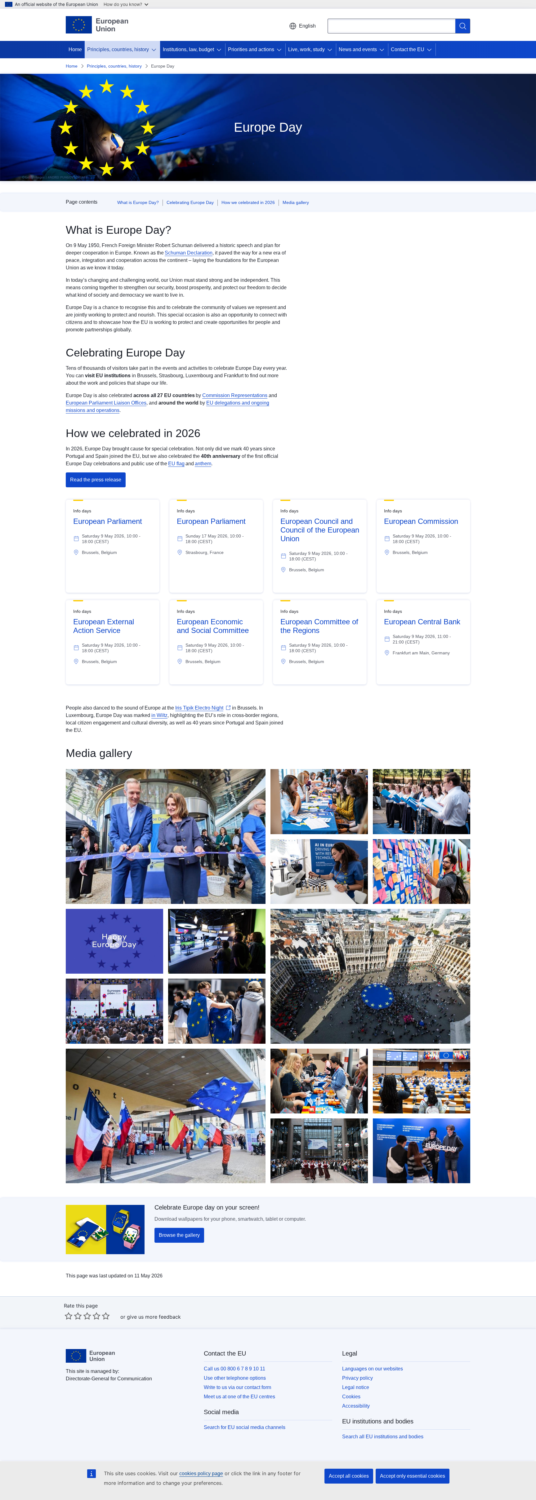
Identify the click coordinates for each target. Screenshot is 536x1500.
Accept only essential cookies (412, 1476)
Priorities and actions (251, 49)
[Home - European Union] (97, 24)
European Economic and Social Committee (213, 626)
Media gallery (296, 202)
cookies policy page (201, 1473)
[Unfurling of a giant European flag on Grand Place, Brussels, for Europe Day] (370, 976)
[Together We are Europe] (114, 941)
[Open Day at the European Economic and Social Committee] (319, 801)
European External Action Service (103, 626)
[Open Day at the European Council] (319, 1150)
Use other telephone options (235, 1378)
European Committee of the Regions (319, 626)
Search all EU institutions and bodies (382, 1436)
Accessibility (356, 1406)
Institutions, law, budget (188, 49)
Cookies (351, 1396)
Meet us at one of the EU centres (239, 1396)
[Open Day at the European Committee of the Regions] (319, 1081)
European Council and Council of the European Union (319, 530)
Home (75, 49)
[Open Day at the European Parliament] (217, 1011)
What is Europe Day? (138, 202)
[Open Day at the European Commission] (166, 836)
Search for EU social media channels (244, 1427)
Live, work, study (306, 49)
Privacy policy (357, 1378)
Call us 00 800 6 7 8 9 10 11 (234, 1368)
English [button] (307, 26)
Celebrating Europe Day (190, 202)
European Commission (421, 521)
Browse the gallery (179, 1235)
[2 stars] (73, 1316)
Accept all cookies (349, 1476)
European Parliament (107, 521)
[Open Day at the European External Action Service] (421, 801)
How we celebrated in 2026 (248, 202)
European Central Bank (422, 621)
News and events (358, 49)
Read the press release (95, 479)
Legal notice (355, 1387)
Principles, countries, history (118, 49)
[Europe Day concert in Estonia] (114, 1011)
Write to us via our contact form (237, 1387)
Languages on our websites (372, 1368)
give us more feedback (154, 1317)
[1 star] (68, 1316)
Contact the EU (407, 49)
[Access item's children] (155, 49)
